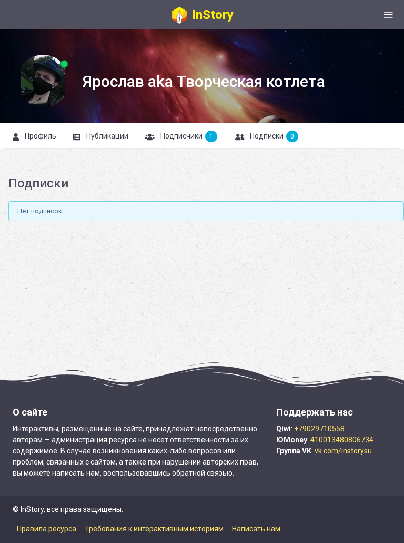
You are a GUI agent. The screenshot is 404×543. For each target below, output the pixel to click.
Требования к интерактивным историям (154, 529)
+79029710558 (319, 428)
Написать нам (256, 529)
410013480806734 (341, 440)
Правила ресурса (46, 529)
